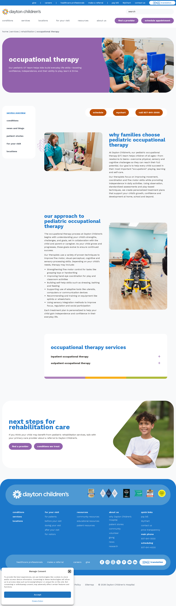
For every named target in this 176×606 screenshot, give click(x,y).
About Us (101, 20)
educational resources (88, 521)
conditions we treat (48, 446)
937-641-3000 (148, 538)
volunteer (114, 533)
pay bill (115, 3)
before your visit (53, 521)
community (115, 528)
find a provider (126, 20)
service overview (16, 113)
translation (166, 3)
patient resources (86, 525)
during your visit (53, 525)
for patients (51, 516)
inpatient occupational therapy (69, 356)
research (113, 546)
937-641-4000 (148, 547)
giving (111, 537)
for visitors (50, 534)
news (111, 542)
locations (43, 20)
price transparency (150, 529)
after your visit (52, 529)
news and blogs (15, 128)
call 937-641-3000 (149, 112)
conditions (7, 20)
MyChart (127, 3)
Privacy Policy (37, 601)
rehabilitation (28, 31)
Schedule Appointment (157, 20)
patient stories (15, 136)
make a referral (95, 3)
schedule (98, 112)
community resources (88, 516)
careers (48, 3)
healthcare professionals (72, 3)
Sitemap (89, 584)
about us (114, 512)
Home (5, 31)
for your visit (63, 20)
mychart (121, 112)
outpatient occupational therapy (70, 363)
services (25, 20)
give (34, 3)
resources (83, 20)
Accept (37, 594)
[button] (69, 571)
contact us (140, 3)
